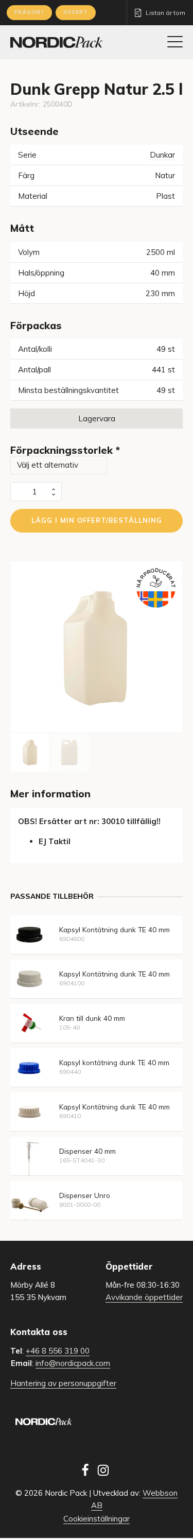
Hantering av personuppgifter (63, 1383)
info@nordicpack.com (73, 1363)
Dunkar (162, 155)
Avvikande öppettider (144, 1297)
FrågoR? (29, 12)
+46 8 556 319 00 (58, 1351)
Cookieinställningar (96, 1519)
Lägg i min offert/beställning (96, 520)
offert (75, 12)
